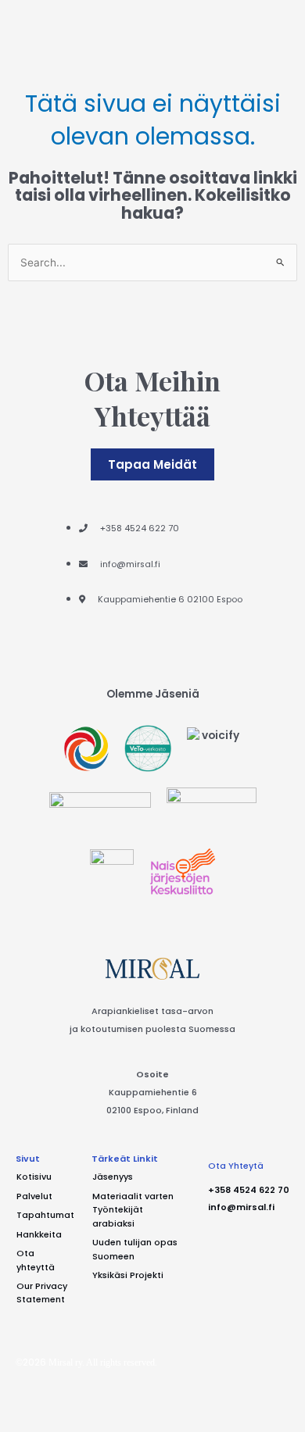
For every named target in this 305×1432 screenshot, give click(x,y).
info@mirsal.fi (241, 1207)
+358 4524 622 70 (248, 1190)
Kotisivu (34, 1177)
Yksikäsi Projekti (127, 1275)
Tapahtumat (45, 1215)
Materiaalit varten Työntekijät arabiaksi (133, 1210)
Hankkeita (39, 1235)
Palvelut (34, 1196)
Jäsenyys (112, 1177)
